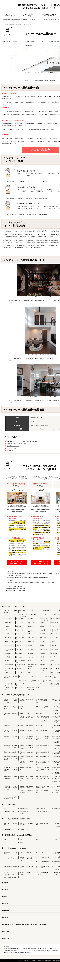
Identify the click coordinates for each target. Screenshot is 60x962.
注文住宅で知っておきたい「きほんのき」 (16, 848)
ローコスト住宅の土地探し (42, 861)
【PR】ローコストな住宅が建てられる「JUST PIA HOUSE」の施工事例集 (25, 924)
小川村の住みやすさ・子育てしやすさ (26, 757)
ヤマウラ (42, 672)
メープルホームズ (44, 633)
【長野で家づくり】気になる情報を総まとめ (16, 695)
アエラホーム (22, 680)
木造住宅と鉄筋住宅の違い (10, 752)
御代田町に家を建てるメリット (26, 731)
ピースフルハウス (9, 633)
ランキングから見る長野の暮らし (42, 791)
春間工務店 (7, 653)
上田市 (6, 890)
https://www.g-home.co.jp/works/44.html (35, 181)
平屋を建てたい (24, 829)
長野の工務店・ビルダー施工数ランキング (17, 443)
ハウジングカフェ (32, 657)
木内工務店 (7, 657)
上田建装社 (30, 626)
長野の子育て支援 (24, 713)
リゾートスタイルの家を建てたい (10, 823)
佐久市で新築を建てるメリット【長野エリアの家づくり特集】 (26, 747)
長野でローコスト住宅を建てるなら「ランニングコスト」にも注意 (10, 700)
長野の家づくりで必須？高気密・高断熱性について (26, 762)
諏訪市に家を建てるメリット (26, 752)
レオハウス (19, 687)
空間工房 (18, 649)
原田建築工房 (46, 610)
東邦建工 (30, 668)
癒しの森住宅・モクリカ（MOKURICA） (33, 688)
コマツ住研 (22, 610)
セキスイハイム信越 (47, 680)
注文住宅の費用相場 (9, 804)
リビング (6, 842)
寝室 (37, 839)
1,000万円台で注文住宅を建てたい (26, 812)
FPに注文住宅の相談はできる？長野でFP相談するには (42, 700)
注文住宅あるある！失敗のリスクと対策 (9, 873)
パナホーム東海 (32, 684)
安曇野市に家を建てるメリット (42, 746)
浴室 (21, 839)
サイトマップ (8, 938)
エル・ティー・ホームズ (32, 630)
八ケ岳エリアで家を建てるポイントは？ (10, 731)
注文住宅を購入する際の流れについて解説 (42, 867)
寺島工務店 (42, 641)
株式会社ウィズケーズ (32, 619)
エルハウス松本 (43, 649)
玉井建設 (18, 645)
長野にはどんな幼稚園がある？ (10, 713)
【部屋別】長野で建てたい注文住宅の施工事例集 (18, 835)
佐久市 (6, 903)
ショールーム (39, 725)
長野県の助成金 (24, 808)
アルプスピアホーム (9, 669)
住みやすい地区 (8, 725)
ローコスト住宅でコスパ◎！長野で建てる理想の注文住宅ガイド (22, 441)
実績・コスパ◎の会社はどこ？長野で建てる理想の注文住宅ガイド (41, 960)
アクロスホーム (20, 672)
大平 (6, 630)
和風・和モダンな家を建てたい (42, 823)
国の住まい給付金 (40, 808)
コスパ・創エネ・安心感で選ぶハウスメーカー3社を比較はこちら (40, 149)
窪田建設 (7, 660)
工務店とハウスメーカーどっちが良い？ (42, 873)
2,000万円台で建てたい (42, 811)
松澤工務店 (30, 653)
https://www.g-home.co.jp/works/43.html (35, 198)
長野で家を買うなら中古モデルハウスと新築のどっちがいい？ (26, 778)
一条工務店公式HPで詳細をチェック (41, 562)
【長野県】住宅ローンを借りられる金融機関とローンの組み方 (42, 769)
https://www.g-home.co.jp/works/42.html (35, 214)
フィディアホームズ (44, 638)
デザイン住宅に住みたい (42, 721)
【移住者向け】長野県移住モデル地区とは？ (26, 791)
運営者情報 (7, 931)
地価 (5, 808)
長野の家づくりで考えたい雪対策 (10, 707)
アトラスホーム (32, 641)
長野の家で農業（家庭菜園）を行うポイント (10, 797)
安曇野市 (6, 910)
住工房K (45, 614)
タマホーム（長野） (20, 684)
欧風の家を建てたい (9, 829)
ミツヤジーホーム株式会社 (20, 665)
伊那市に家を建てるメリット (42, 731)
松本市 (6, 896)
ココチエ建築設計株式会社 (32, 665)
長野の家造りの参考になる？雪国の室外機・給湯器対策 (26, 718)
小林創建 (42, 657)
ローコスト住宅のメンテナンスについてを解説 (10, 857)
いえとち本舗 (19, 630)
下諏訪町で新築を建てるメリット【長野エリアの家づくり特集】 (10, 787)
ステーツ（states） (33, 677)
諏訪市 (6, 883)
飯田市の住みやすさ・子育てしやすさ (42, 757)
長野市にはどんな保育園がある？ (42, 707)
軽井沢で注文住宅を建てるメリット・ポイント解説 (10, 746)
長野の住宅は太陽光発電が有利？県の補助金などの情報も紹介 (10, 758)
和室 (5, 839)
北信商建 (18, 668)
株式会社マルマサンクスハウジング (44, 619)
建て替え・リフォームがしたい (25, 873)
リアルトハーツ (43, 660)
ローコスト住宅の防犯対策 (42, 857)
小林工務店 (33, 614)
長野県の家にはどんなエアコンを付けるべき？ (26, 786)
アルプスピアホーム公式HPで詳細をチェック (17, 562)
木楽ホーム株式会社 (20, 638)
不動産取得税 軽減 (9, 811)
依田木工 (18, 626)
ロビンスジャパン (11, 450)
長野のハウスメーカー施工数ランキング (10, 676)
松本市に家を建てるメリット (26, 768)
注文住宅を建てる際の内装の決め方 (26, 867)
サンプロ (7, 672)
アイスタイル (19, 622)
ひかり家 (18, 641)
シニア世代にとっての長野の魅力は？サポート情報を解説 (42, 738)
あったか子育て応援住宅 (9, 650)
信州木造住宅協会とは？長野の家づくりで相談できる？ (42, 763)
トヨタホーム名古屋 (9, 688)
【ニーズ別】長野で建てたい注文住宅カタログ (17, 819)
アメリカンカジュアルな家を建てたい (26, 823)
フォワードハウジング (12, 448)
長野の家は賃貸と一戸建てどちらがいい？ (10, 777)
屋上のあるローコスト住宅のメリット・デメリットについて (26, 858)
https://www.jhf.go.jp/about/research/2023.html (36, 577)
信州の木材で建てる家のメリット (26, 726)
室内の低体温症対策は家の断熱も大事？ (26, 699)
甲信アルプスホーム (44, 684)
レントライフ (22, 676)
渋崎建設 (42, 622)
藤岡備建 (42, 645)
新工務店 (30, 645)
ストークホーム (32, 633)
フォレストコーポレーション (44, 669)
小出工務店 (42, 653)
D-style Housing (9, 618)
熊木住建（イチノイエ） (13, 446)
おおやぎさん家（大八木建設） (23, 615)
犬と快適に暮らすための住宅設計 (10, 853)
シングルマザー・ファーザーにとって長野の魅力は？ (26, 737)
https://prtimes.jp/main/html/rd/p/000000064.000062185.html (38, 582)
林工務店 (7, 626)
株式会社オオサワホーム (9, 665)
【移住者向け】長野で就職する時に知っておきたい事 (42, 717)
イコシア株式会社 (32, 637)
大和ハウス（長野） (8, 684)
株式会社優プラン (20, 618)
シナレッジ (33, 610)
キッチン (22, 842)
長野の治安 (39, 713)
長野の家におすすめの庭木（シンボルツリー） (10, 737)
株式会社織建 (8, 622)
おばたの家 (42, 630)
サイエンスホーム (47, 676)
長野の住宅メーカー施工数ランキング (14, 606)
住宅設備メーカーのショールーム (26, 707)
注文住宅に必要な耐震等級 (10, 866)
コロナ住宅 (42, 664)
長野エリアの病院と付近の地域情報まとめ (42, 786)
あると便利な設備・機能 (10, 877)
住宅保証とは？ (40, 852)
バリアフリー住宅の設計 (26, 852)
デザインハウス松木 (9, 642)
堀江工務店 (30, 649)
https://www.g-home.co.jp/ (49, 80)
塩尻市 (6, 917)
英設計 (29, 660)
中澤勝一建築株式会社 (20, 661)
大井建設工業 (31, 672)
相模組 (18, 633)
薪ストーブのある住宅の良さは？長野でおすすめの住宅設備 (10, 769)
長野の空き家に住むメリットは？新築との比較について (42, 778)
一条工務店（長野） (35, 680)
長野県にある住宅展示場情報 (42, 752)
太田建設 (42, 626)
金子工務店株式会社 (9, 638)
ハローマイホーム (9, 645)
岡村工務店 (19, 653)
